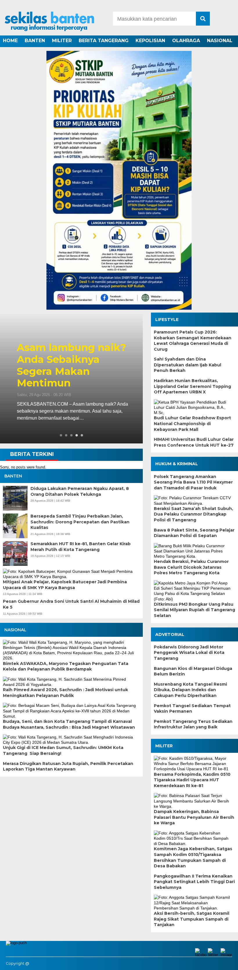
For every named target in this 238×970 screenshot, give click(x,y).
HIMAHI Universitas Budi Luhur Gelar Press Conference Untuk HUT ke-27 (194, 442)
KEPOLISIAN (150, 40)
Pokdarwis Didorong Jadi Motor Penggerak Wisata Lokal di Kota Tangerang (189, 652)
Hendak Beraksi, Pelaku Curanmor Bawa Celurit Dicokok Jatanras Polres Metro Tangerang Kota (191, 567)
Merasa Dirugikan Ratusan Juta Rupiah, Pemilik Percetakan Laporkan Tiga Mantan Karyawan (68, 766)
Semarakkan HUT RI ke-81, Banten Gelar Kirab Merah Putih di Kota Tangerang (80, 546)
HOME (10, 40)
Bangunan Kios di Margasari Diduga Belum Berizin (193, 671)
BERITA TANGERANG (104, 40)
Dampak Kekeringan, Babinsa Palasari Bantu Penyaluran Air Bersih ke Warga (194, 817)
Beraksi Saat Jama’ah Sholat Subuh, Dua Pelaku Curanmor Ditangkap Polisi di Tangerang (193, 514)
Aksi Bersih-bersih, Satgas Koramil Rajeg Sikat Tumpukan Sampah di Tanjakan (191, 919)
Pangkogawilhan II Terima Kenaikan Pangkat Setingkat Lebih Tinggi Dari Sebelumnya (194, 881)
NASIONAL (219, 40)
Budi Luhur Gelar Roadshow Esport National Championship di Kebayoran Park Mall (192, 423)
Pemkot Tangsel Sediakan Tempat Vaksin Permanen (192, 708)
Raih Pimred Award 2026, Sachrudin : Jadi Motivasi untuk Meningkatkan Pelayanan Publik (65, 692)
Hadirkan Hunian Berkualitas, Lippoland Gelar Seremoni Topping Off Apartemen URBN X (192, 386)
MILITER (62, 40)
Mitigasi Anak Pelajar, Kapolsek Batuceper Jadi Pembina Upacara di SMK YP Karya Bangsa (65, 584)
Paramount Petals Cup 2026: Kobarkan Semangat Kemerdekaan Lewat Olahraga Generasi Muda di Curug (192, 340)
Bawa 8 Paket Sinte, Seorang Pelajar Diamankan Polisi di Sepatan (194, 533)
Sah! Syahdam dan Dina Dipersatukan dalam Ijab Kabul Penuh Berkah (187, 364)
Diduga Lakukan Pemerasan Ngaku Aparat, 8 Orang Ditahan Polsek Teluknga (79, 491)
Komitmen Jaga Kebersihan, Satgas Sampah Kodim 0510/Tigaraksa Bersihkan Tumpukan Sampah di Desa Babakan (193, 857)
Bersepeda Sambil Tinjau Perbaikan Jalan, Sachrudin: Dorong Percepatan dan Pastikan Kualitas (79, 521)
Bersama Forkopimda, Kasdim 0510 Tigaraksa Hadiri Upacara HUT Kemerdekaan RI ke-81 (192, 780)
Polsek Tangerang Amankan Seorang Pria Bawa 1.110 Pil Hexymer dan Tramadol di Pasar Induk (193, 482)
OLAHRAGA (186, 40)
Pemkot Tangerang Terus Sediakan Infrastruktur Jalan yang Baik (193, 724)
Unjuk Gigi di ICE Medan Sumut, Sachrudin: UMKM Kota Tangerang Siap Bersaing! (63, 750)
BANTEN (35, 40)
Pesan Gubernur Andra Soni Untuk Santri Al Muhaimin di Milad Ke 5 (71, 604)
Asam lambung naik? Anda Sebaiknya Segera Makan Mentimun (69, 365)
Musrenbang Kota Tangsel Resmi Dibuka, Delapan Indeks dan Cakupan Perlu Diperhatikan (190, 690)
